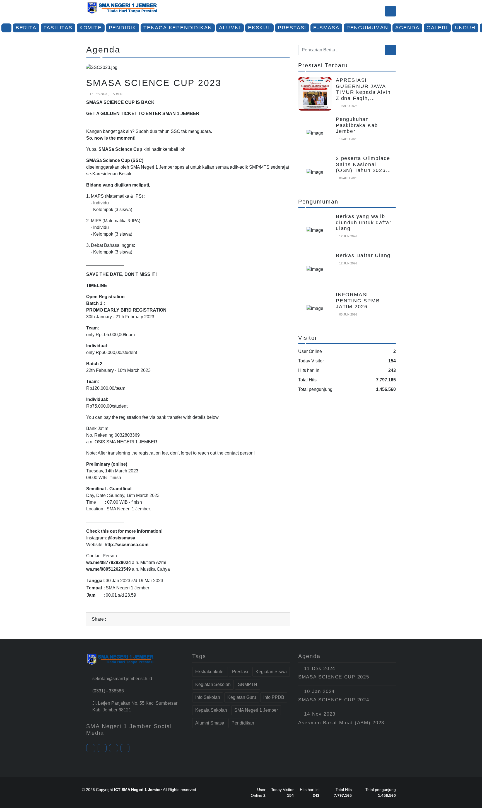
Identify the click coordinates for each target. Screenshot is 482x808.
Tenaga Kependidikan (177, 27)
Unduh (465, 27)
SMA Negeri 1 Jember (256, 710)
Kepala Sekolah (211, 710)
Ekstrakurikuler (210, 671)
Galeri (437, 27)
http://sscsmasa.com (126, 544)
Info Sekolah (207, 697)
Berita (26, 27)
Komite (90, 27)
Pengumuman (367, 27)
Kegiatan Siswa (271, 671)
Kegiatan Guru (241, 697)
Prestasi (292, 27)
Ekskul (259, 27)
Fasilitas (58, 27)
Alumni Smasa (209, 723)
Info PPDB (273, 697)
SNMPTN (247, 684)
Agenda (407, 27)
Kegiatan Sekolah (213, 684)
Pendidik (122, 27)
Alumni (230, 27)
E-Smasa (326, 27)
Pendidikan (243, 723)
